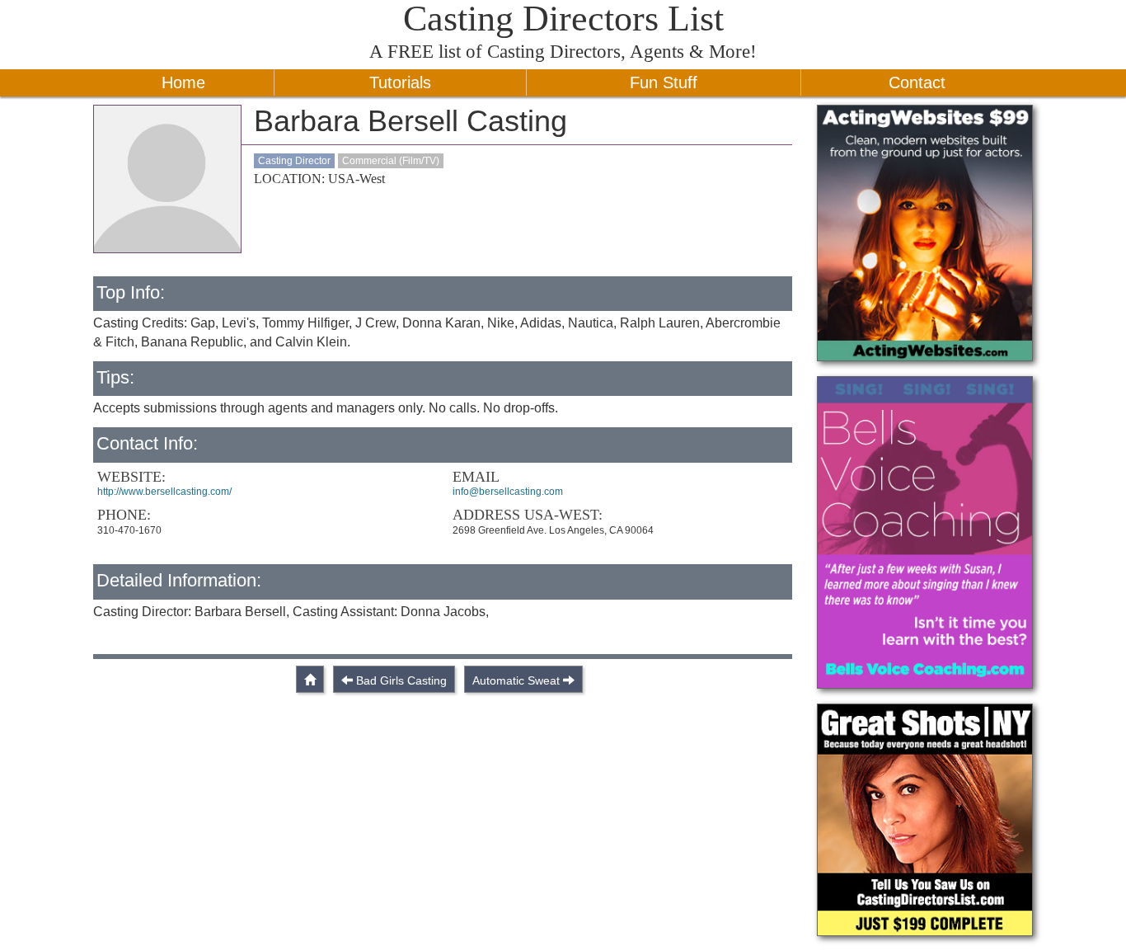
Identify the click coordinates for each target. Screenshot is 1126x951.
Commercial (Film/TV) (390, 161)
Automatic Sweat (516, 680)
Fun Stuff (663, 82)
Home (183, 82)
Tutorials (400, 82)
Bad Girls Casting (401, 680)
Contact (917, 82)
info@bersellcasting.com (508, 491)
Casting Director (294, 161)
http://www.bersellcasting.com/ (164, 491)
